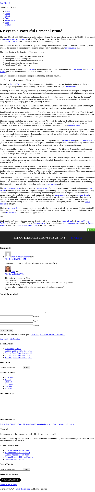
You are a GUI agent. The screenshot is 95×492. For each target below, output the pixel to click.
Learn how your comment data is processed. (48, 335)
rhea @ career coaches (20, 257)
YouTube (8, 386)
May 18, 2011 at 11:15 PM (15, 259)
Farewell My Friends (13, 349)
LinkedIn (8, 382)
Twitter (8, 379)
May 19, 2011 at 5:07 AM (15, 274)
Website (36, 326)
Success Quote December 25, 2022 (18, 351)
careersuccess (39, 223)
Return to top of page (8, 485)
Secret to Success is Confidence (17, 453)
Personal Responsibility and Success (19, 457)
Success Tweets (16, 84)
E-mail (35, 321)
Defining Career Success (14, 459)
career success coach (11, 188)
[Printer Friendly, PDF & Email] (91, 230)
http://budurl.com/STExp (28, 225)
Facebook (9, 384)
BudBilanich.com (23, 489)
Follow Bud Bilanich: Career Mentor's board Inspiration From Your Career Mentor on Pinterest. (37, 424)
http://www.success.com (9, 41)
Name (35, 316)
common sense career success (16, 39)
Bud (13, 272)
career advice (77, 69)
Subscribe (9, 377)
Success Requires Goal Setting (17, 455)
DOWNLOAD (77, 238)
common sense (28, 69)
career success (71, 48)
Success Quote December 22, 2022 (18, 357)
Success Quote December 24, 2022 (18, 353)
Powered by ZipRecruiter (10, 339)
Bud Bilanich (5, 3)
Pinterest (8, 388)
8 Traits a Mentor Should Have (17, 450)
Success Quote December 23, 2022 (18, 355)
